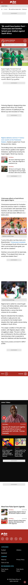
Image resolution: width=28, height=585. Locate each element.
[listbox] (14, 448)
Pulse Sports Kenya (19, 570)
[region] (14, 448)
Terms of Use (5, 562)
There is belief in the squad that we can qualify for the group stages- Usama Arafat (20, 453)
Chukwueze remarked (18, 242)
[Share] (25, 40)
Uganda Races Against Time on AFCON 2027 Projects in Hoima (17, 512)
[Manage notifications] (25, 582)
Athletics (18, 550)
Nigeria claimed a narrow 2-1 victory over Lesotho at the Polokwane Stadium (12, 140)
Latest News (4, 6)
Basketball (4, 553)
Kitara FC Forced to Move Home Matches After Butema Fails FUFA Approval (17, 522)
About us (3, 559)
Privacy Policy (20, 559)
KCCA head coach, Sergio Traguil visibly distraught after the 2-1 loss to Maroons (7, 453)
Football (5, 9)
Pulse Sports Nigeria (4, 570)
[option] (8, 448)
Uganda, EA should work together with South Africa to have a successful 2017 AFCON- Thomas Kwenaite (13, 430)
